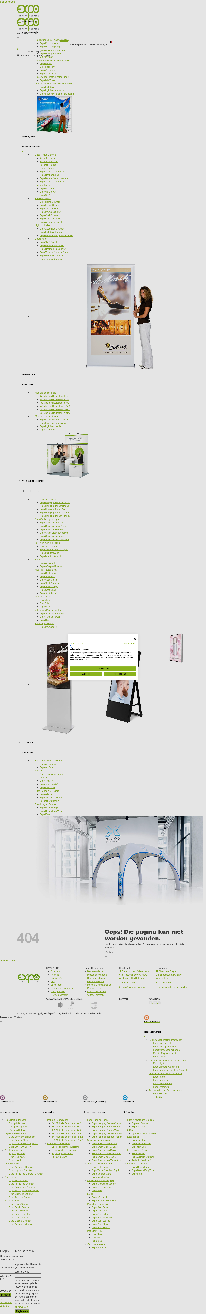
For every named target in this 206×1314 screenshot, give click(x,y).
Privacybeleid (130, 643)
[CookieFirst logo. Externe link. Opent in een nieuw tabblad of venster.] (71, 646)
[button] (76, 643)
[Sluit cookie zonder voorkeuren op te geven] (135, 639)
